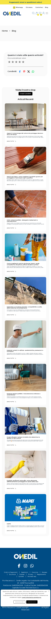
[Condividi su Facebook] (20, 71)
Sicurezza (12, 574)
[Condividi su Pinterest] (24, 71)
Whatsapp (19, 7)
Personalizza (19, 602)
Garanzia (35, 572)
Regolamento (41, 574)
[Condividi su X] (28, 71)
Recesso (44, 572)
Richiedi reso (32, 576)
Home (5, 30)
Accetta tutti (32, 602)
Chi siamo (29, 7)
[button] (25, 93)
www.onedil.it (34, 607)
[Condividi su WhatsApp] (33, 71)
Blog (46, 7)
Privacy (30, 574)
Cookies (21, 574)
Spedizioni (24, 572)
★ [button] (9, 62)
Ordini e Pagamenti (10, 572)
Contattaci (39, 7)
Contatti (21, 576)
